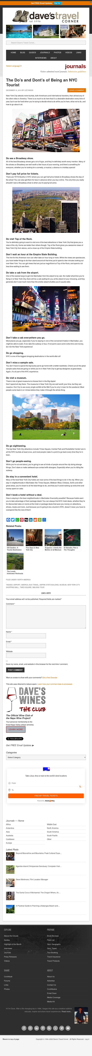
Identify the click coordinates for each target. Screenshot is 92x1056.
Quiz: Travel (52, 948)
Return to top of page (11, 1039)
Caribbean (10, 839)
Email (9, 641)
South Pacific (52, 835)
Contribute (8, 976)
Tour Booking (52, 952)
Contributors (52, 989)
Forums (7, 980)
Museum (63, 585)
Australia (9, 835)
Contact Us (51, 985)
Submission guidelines (77, 71)
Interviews (8, 948)
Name (9, 631)
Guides (7, 940)
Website (9, 651)
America (24, 585)
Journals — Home (15, 820)
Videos (7, 961)
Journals (7, 952)
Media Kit (51, 1001)
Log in (87, 1039)
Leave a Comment (76, 90)
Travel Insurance (53, 956)
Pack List (50, 940)
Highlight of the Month (12, 944)
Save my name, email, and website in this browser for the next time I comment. (37, 664)
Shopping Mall (12, 587)
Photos (7, 989)
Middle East (51, 824)
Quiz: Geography (54, 944)
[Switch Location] (80, 786)
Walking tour (38, 587)
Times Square (26, 587)
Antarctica (10, 828)
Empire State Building (49, 585)
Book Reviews (53, 936)
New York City (73, 585)
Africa (8, 824)
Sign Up (57, 3)
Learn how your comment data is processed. (54, 684)
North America (24, 579)
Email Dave (51, 993)
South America (53, 831)
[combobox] (46, 783)
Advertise (51, 980)
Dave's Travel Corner (46, 16)
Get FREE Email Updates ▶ (20, 745)
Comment (10, 603)
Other (49, 839)
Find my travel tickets (46, 796)
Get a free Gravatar (49, 677)
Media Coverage (53, 997)
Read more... (67, 1011)
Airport (16, 585)
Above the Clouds (11, 936)
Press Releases (10, 956)
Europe (9, 843)
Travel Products (53, 961)
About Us (51, 976)
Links (6, 985)
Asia (8, 831)
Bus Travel (34, 585)
